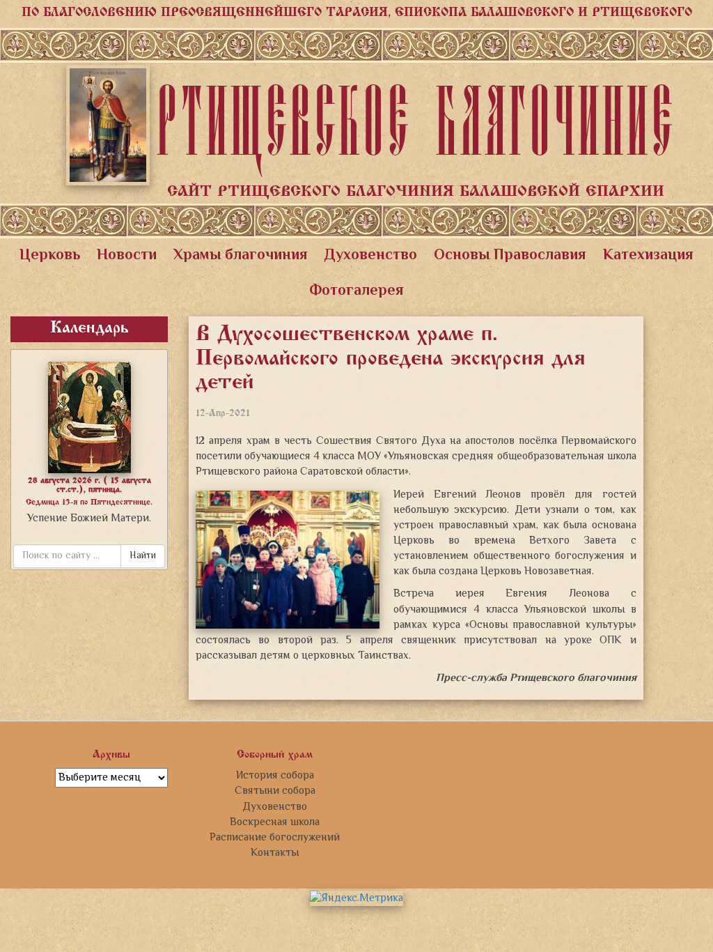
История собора (275, 775)
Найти (143, 556)
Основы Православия (510, 256)
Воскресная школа (275, 822)
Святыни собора (275, 791)
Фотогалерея (356, 291)
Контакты (275, 853)
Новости (127, 256)
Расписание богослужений (275, 837)
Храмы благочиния (240, 256)
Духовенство (370, 256)
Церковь (49, 256)
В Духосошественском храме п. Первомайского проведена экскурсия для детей (390, 359)
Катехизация (648, 256)
